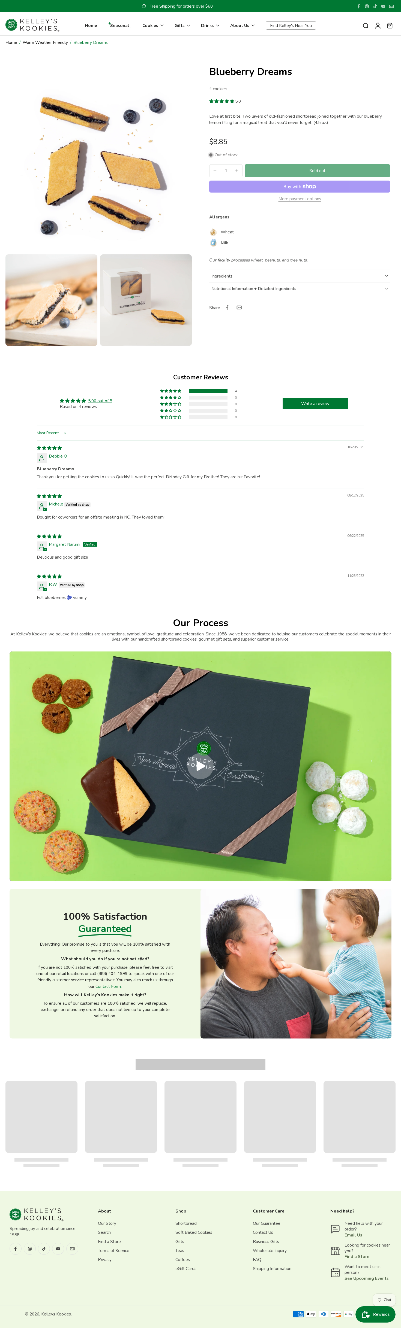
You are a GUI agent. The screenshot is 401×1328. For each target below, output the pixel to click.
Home (91, 25)
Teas (179, 1250)
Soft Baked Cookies (193, 1232)
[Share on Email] (239, 307)
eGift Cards (185, 1268)
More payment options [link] (300, 199)
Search (104, 1232)
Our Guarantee (266, 1223)
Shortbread (186, 1223)
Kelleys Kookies (56, 1314)
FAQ (257, 1259)
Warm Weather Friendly (45, 42)
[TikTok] (375, 6)
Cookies (150, 25)
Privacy (105, 1259)
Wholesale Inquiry (270, 1250)
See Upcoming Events (367, 1278)
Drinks (207, 25)
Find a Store (109, 1241)
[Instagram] (367, 6)
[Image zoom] (98, 159)
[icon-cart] (390, 25)
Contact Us (263, 1232)
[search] (366, 25)
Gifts (180, 25)
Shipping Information (272, 1268)
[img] (49, 448)
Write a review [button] (315, 404)
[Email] (391, 6)
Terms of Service (113, 1250)
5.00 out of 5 (100, 401)
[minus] (215, 171)
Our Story (107, 1223)
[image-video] (200, 766)
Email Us (353, 1235)
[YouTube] (383, 6)
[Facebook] (359, 6)
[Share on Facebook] (227, 307)
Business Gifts (266, 1241)
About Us (239, 25)
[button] (222, 101)
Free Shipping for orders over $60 (181, 6)
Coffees (182, 1259)
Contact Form (108, 986)
